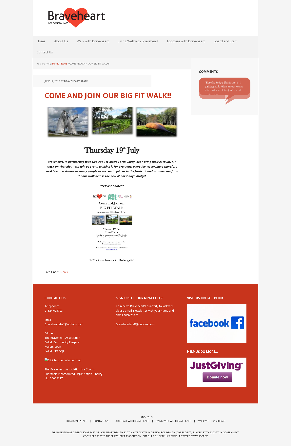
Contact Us (100, 421)
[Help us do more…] (216, 372)
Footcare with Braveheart (132, 421)
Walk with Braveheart (211, 421)
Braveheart (76, 18)
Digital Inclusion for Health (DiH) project (165, 432)
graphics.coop (168, 436)
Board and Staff (76, 421)
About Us (146, 417)
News (64, 272)
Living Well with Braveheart (173, 421)
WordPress (201, 436)
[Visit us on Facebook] (216, 341)
